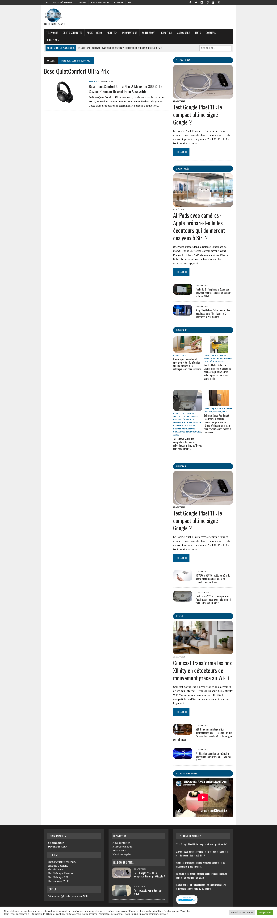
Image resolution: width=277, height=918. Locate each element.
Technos (82, 2)
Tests (198, 33)
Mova (186, 416)
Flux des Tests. (56, 869)
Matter (217, 411)
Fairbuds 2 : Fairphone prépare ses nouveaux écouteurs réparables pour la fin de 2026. (213, 292)
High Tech (112, 33)
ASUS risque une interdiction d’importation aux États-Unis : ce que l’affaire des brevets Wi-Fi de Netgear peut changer (203, 734)
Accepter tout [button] (265, 912)
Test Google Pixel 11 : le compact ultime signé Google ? (197, 114)
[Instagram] (201, 2)
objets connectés (72, 33)
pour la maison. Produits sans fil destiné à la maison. (218, 358)
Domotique (166, 33)
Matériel (178, 416)
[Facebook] (190, 2)
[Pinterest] (219, 2)
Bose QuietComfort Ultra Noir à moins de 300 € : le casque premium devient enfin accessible (125, 88)
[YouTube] (213, 2)
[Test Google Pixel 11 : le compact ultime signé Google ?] (203, 96)
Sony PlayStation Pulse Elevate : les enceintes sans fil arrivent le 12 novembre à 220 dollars (213, 313)
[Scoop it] (230, 2)
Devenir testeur (57, 846)
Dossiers (211, 33)
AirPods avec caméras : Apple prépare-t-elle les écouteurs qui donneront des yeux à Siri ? (199, 226)
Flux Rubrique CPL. (58, 877)
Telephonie (52, 33)
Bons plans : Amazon (100, 2)
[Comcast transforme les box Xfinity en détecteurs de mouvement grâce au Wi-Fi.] (203, 652)
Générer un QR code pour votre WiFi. (68, 896)
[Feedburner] (224, 2)
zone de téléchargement (62, 2)
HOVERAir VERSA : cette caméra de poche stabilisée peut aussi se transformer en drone (213, 578)
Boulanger (118, 2)
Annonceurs (119, 850)
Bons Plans (52, 40)
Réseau (179, 616)
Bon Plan (94, 81)
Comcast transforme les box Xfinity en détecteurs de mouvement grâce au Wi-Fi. (202, 670)
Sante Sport (148, 33)
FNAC (130, 2)
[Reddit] (207, 2)
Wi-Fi (224, 411)
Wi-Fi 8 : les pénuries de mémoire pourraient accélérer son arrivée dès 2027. (213, 757)
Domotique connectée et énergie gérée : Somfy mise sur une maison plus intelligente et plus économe (187, 364)
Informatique (129, 33)
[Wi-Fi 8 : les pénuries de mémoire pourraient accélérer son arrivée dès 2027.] (182, 756)
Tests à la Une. (183, 60)
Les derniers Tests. (123, 862)
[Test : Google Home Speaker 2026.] (121, 894)
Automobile (183, 33)
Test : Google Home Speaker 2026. (148, 892)
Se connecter (56, 842)
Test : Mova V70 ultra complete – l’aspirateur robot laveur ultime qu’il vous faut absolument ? (187, 444)
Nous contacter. (121, 842)
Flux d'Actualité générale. (62, 861)
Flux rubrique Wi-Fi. (59, 881)
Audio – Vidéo (94, 33)
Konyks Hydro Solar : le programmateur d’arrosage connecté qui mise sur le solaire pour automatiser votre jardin (217, 371)
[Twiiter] (195, 2)
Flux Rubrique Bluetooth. (62, 873)
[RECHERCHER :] (215, 48)
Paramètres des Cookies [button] (242, 912)
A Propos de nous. (123, 846)
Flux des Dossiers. (58, 865)
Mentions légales (122, 854)
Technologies (193, 432)
